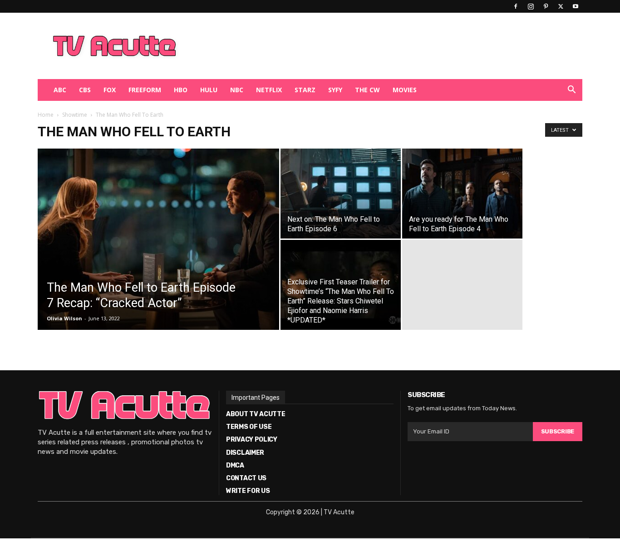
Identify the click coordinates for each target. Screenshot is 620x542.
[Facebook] (515, 6)
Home (46, 115)
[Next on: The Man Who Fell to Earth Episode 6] (340, 194)
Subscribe (557, 431)
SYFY (335, 89)
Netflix (269, 89)
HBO (180, 89)
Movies (405, 89)
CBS (85, 89)
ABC (60, 89)
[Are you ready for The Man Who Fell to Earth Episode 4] (462, 194)
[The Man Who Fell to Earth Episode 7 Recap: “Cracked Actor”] (158, 253)
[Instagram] (530, 6)
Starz (305, 89)
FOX (109, 89)
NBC (236, 89)
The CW (367, 89)
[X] (560, 6)
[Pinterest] (545, 6)
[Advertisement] (357, 45)
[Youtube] (575, 6)
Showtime (74, 115)
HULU (208, 89)
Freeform (144, 89)
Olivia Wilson (64, 318)
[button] (571, 90)
